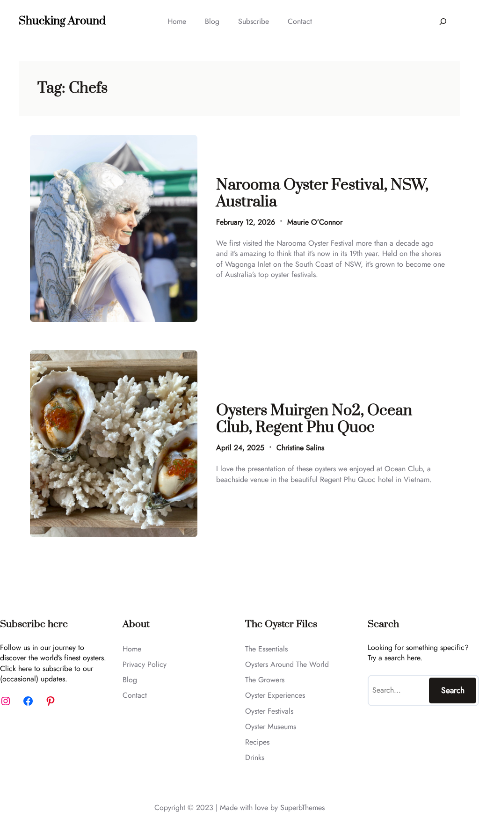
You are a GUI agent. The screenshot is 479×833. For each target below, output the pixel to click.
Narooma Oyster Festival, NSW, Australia (322, 194)
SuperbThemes (302, 807)
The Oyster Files (281, 624)
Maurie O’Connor (314, 222)
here (25, 668)
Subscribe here (34, 624)
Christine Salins (300, 447)
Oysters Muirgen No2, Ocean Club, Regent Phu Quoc (314, 419)
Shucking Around (62, 21)
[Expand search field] (442, 21)
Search (452, 690)
